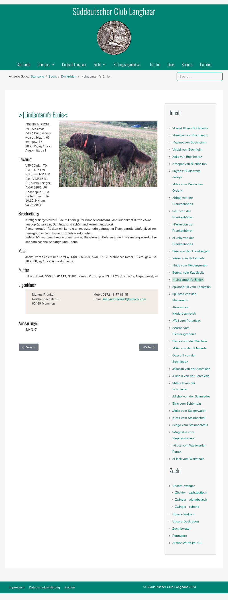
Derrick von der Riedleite (189, 341)
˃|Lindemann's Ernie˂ (188, 279)
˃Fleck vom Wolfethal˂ (188, 459)
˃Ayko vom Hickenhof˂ (188, 258)
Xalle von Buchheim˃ (187, 156)
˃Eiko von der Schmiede (189, 348)
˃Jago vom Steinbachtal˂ (190, 425)
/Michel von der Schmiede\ (191, 396)
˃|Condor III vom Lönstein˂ (191, 287)
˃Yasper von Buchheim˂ (189, 164)
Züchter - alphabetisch (191, 492)
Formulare (179, 535)
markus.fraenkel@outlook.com (124, 299)
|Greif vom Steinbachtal (188, 418)
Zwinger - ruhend (187, 506)
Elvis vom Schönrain (186, 403)
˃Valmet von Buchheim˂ (189, 142)
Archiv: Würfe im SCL (187, 543)
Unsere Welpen (183, 514)
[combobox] (200, 76)
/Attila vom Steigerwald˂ (189, 410)
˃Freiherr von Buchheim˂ (190, 135)
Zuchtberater (181, 528)
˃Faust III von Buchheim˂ (190, 128)
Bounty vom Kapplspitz (188, 272)
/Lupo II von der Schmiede (191, 376)
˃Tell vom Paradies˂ (186, 320)
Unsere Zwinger (183, 485)
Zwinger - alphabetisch (191, 499)
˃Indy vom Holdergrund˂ (189, 265)
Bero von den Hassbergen (190, 251)
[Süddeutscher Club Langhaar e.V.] (114, 37)
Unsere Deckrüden (185, 521)
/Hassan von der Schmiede (191, 369)
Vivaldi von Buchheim (187, 149)
